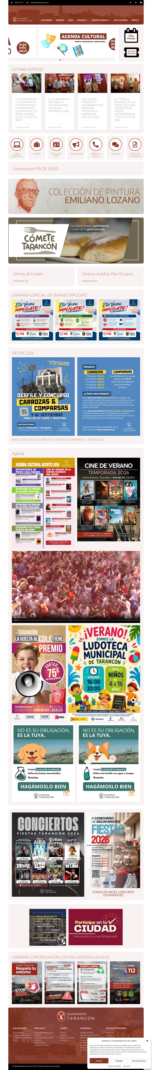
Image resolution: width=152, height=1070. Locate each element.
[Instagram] (135, 2)
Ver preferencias (139, 1061)
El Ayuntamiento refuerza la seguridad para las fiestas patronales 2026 (59, 105)
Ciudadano (81, 20)
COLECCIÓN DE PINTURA (94, 191)
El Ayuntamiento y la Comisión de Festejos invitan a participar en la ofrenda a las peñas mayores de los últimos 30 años (26, 109)
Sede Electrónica (121, 20)
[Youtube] (141, 2)
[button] (147, 1041)
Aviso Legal (126, 1066)
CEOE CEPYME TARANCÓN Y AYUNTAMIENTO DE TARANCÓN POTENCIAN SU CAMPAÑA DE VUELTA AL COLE (92, 108)
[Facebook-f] (130, 2)
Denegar (119, 1061)
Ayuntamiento (46, 20)
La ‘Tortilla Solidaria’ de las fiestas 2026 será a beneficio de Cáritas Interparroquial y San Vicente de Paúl (125, 109)
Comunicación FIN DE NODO (35, 168)
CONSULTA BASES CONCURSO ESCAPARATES (113, 893)
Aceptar (99, 1061)
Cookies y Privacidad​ (114, 1066)
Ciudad (71, 20)
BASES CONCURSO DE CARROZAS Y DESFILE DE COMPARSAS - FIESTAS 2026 (58, 439)
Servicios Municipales (100, 20)
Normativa (60, 20)
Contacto (135, 20)
